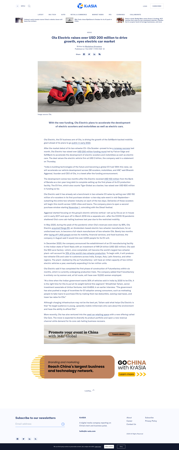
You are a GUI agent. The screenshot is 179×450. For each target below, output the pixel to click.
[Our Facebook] (17, 439)
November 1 (74, 207)
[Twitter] (89, 54)
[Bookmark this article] (104, 49)
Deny (121, 446)
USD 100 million (111, 178)
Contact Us (131, 424)
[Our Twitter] (23, 439)
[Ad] (89, 367)
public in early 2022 (81, 143)
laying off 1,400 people (60, 234)
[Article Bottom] (89, 334)
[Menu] (17, 6)
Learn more (98, 446)
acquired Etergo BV (61, 228)
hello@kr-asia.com (87, 431)
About (129, 417)
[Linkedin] (94, 54)
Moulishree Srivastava (93, 46)
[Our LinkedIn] (29, 439)
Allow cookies (109, 446)
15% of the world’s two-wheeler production (85, 253)
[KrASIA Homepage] (87, 6)
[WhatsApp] (99, 54)
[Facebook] (84, 54)
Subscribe (149, 417)
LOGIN (145, 6)
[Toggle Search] (29, 6)
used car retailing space (98, 314)
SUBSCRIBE (157, 6)
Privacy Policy (151, 421)
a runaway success (121, 148)
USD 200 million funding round (92, 151)
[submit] (63, 424)
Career (129, 421)
